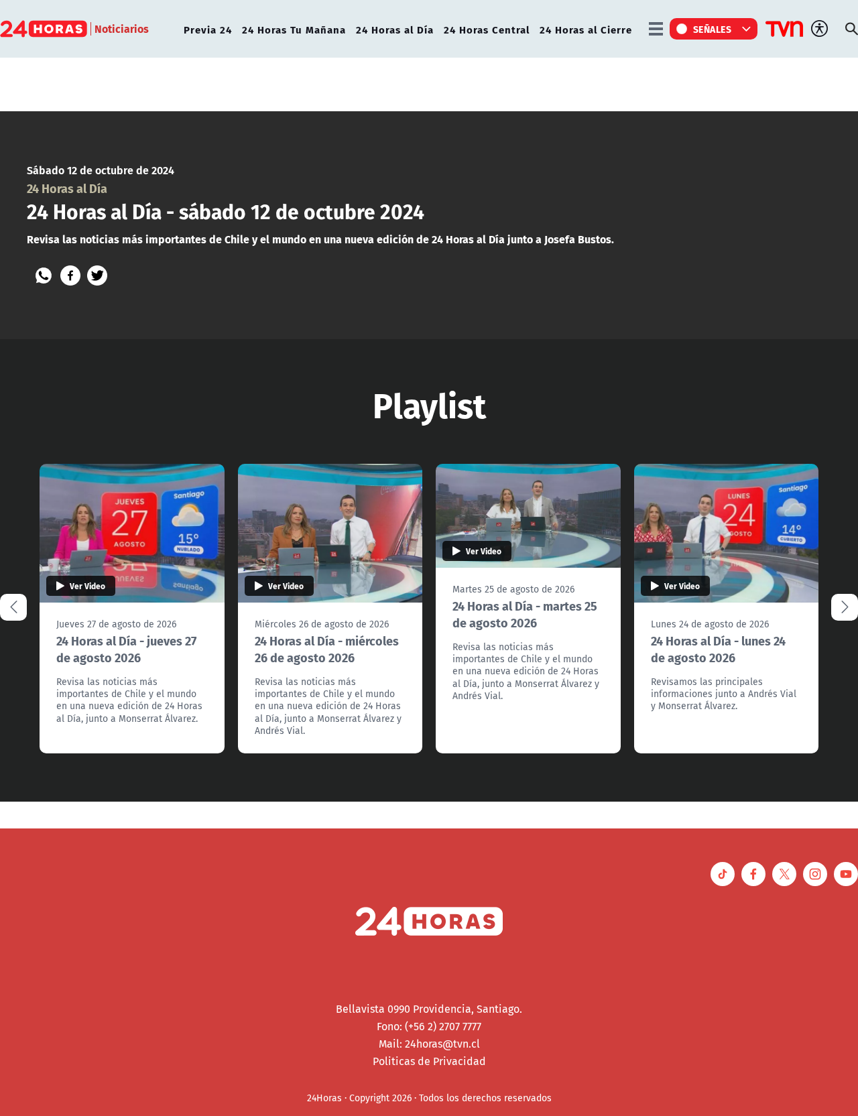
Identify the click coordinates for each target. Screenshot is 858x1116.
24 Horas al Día (395, 29)
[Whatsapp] (44, 275)
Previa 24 (208, 29)
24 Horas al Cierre (586, 29)
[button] (844, 607)
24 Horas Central (487, 29)
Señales (712, 28)
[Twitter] (97, 275)
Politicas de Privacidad (429, 1061)
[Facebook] (70, 275)
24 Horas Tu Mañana (294, 29)
